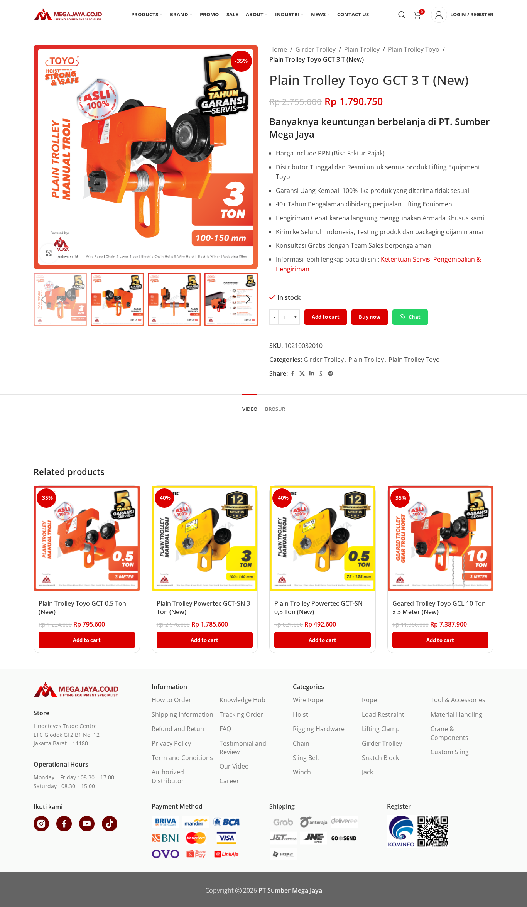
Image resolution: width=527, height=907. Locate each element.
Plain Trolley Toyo (413, 49)
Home (278, 49)
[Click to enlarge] (49, 253)
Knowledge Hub (242, 700)
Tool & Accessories (458, 700)
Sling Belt (306, 757)
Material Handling (456, 714)
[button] (43, 299)
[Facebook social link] (292, 373)
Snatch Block (380, 757)
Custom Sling (450, 752)
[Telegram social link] (331, 373)
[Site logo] (68, 14)
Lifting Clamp (381, 729)
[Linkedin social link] (311, 373)
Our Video (234, 766)
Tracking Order (241, 714)
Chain (301, 743)
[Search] (402, 14)
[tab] (249, 405)
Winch (302, 772)
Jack (367, 772)
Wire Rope (308, 700)
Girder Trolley (316, 49)
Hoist (300, 714)
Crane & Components (449, 733)
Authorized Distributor (168, 776)
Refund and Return (179, 729)
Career (229, 781)
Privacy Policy (171, 743)
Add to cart (326, 316)
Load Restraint (383, 714)
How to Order (171, 700)
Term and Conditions (182, 757)
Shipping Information (182, 714)
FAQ (225, 729)
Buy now (369, 316)
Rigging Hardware (319, 729)
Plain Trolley (362, 49)
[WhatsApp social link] (321, 373)
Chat (415, 316)
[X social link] (302, 373)
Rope (369, 700)
